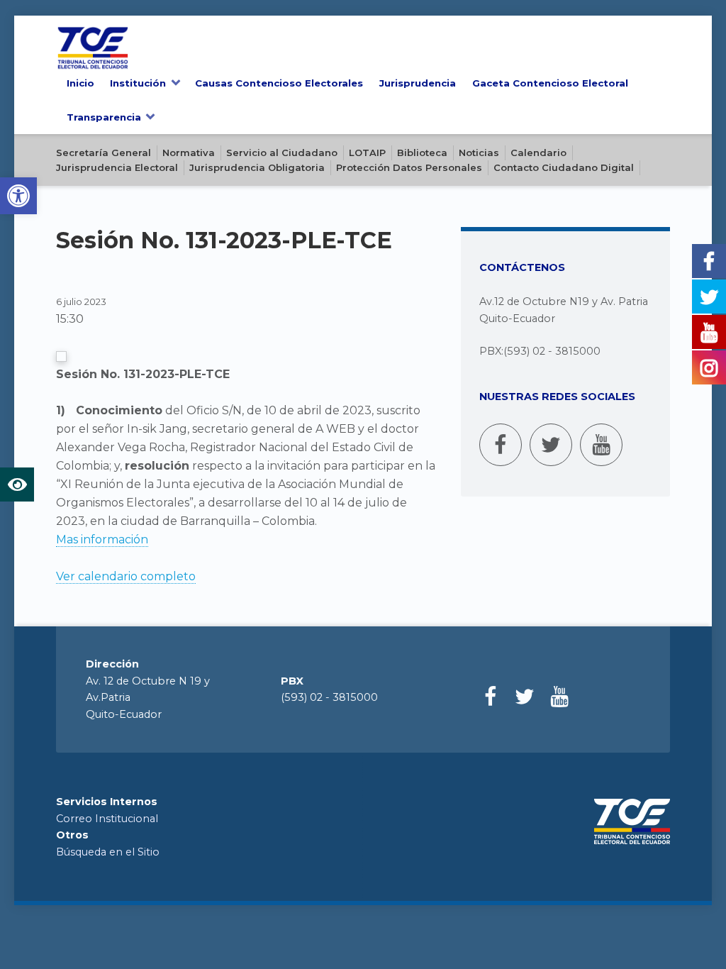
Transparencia (104, 117)
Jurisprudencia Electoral (117, 167)
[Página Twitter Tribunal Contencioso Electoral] (551, 444)
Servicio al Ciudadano (281, 152)
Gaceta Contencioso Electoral (550, 83)
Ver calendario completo (126, 576)
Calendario (538, 152)
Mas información (102, 539)
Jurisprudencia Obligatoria (257, 167)
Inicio (80, 83)
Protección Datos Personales (409, 167)
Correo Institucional (107, 818)
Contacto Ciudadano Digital (563, 167)
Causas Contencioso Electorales (279, 83)
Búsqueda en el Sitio (108, 852)
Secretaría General (103, 152)
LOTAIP (367, 152)
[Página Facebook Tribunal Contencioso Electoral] (500, 444)
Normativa (188, 152)
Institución (138, 83)
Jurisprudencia (417, 83)
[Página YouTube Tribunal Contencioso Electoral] (601, 444)
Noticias (479, 152)
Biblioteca (422, 152)
